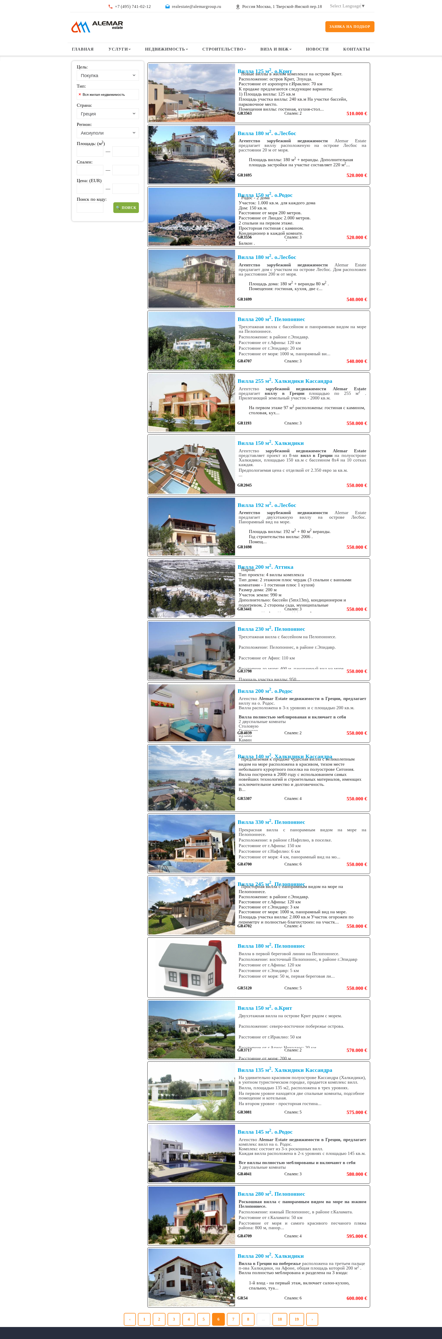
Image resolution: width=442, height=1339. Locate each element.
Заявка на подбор (349, 27)
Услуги (118, 49)
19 (297, 1319)
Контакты (356, 49)
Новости (317, 49)
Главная (83, 49)
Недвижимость (165, 49)
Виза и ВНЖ (274, 49)
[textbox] (136, 95)
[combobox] (108, 75)
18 (280, 1319)
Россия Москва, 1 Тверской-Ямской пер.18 (282, 6)
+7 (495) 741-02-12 (133, 6)
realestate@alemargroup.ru (196, 6)
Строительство (222, 49)
